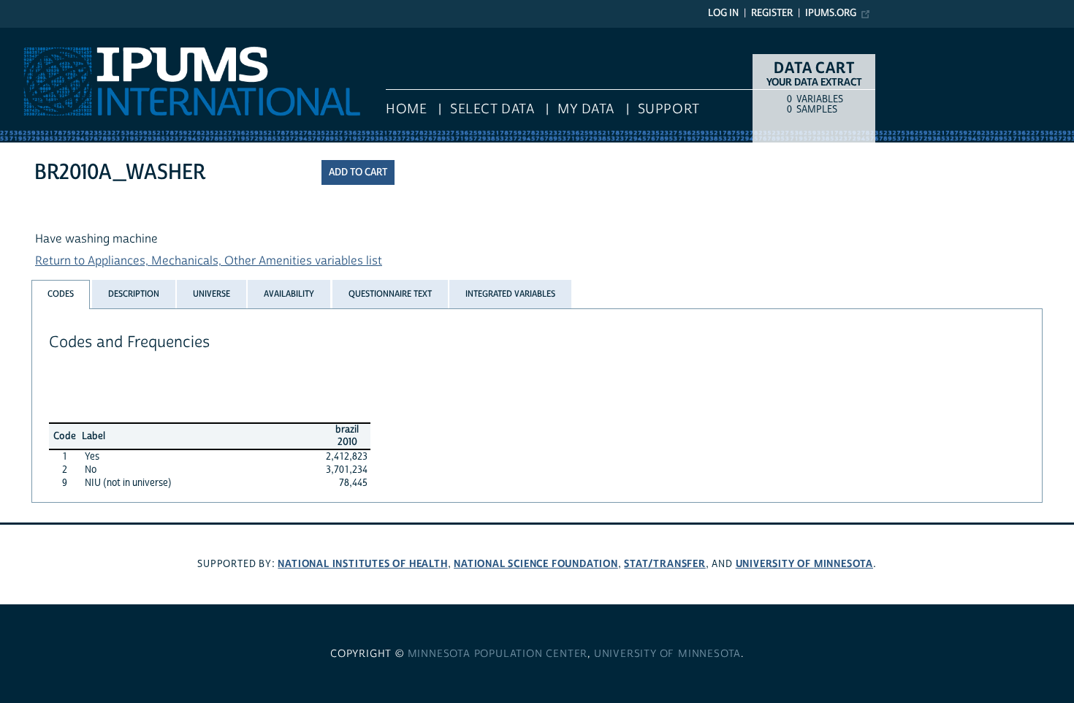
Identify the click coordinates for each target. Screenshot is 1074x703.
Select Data (492, 109)
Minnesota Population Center (498, 654)
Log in (723, 13)
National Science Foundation (536, 564)
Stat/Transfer (664, 564)
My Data (585, 109)
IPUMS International (53, 35)
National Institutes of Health (362, 564)
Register (772, 13)
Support (669, 109)
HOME (406, 109)
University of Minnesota (804, 564)
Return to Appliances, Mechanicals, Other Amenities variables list (208, 261)
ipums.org (830, 13)
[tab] (60, 294)
